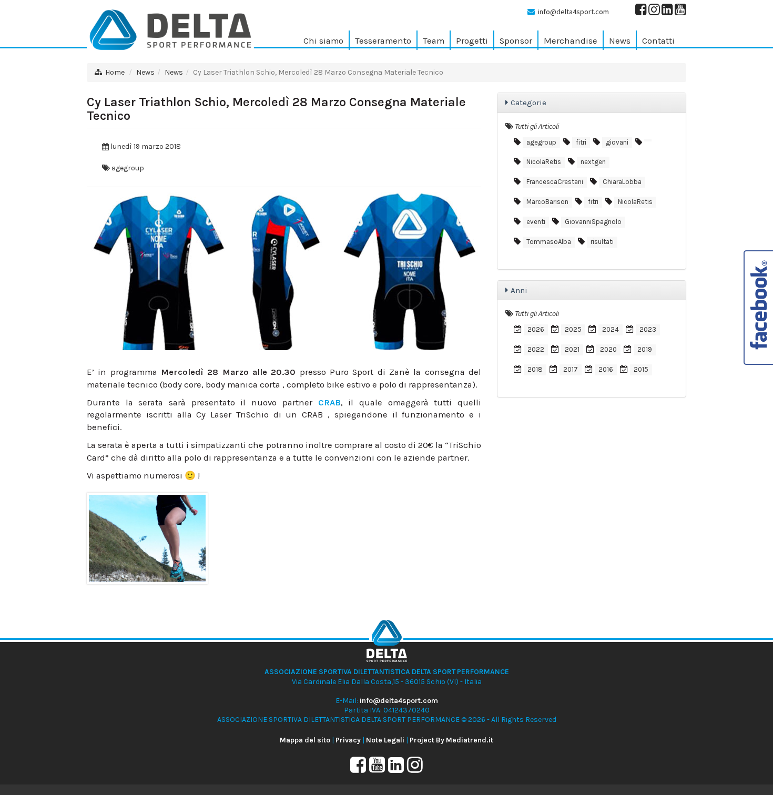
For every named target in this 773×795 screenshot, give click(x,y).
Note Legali (385, 740)
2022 (535, 349)
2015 (641, 369)
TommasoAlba (548, 242)
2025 (573, 329)
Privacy (348, 740)
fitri (581, 142)
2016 (605, 369)
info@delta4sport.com (573, 11)
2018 (535, 369)
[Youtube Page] (680, 11)
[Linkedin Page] (667, 11)
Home (115, 72)
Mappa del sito (305, 740)
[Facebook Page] (641, 11)
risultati (602, 242)
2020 (608, 349)
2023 (647, 329)
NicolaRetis (543, 162)
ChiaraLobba (622, 182)
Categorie (528, 102)
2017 (570, 369)
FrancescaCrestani (554, 182)
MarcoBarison (547, 202)
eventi (535, 222)
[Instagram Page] (654, 11)
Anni (519, 290)
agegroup (127, 168)
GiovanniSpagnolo (593, 222)
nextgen (593, 162)
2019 (644, 349)
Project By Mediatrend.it (451, 740)
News (145, 72)
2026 (535, 329)
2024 (610, 329)
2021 (572, 349)
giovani (617, 142)
